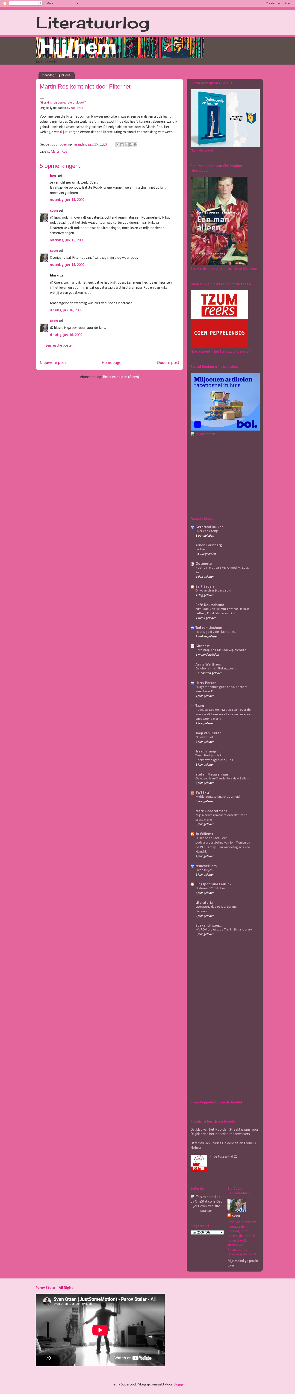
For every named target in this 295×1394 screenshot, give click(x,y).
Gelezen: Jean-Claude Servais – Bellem (222, 778)
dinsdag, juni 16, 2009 (66, 310)
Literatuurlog (93, 22)
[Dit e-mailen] (117, 144)
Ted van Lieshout (209, 628)
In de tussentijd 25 (224, 1157)
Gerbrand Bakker (209, 527)
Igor (53, 176)
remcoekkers (206, 866)
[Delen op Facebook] (130, 144)
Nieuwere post (53, 363)
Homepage (111, 363)
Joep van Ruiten (208, 733)
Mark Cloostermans (211, 811)
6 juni (64, 132)
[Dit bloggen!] (122, 144)
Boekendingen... (208, 925)
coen (64, 144)
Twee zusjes (203, 870)
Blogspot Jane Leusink (213, 884)
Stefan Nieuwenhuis (211, 774)
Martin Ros (59, 152)
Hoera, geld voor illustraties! (215, 632)
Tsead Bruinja (206, 751)
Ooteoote (203, 564)
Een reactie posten (59, 346)
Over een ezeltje (207, 531)
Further (200, 549)
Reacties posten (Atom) (121, 377)
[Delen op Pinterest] (135, 144)
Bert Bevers (205, 587)
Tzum (199, 706)
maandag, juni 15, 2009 (67, 200)
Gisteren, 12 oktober (210, 888)
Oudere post (168, 363)
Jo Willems (204, 834)
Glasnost (202, 646)
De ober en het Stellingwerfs (215, 668)
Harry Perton (205, 683)
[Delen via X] (126, 144)
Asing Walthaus (208, 664)
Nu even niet (204, 737)
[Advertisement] (219, 475)
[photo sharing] (42, 97)
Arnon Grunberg (208, 545)
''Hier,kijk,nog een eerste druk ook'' (63, 102)
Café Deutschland (209, 605)
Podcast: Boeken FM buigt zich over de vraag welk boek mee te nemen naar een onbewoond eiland (223, 714)
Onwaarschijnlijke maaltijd (213, 590)
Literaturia (204, 903)
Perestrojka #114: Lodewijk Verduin (220, 650)
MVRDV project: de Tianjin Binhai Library (223, 929)
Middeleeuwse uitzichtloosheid (217, 797)
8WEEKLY (202, 793)
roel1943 (77, 108)
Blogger (179, 1384)
